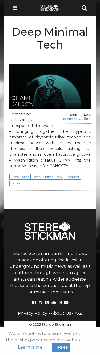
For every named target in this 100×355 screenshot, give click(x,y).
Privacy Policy (32, 313)
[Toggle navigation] (16, 8)
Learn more (30, 347)
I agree (61, 347)
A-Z (78, 313)
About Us (61, 313)
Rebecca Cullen (76, 119)
